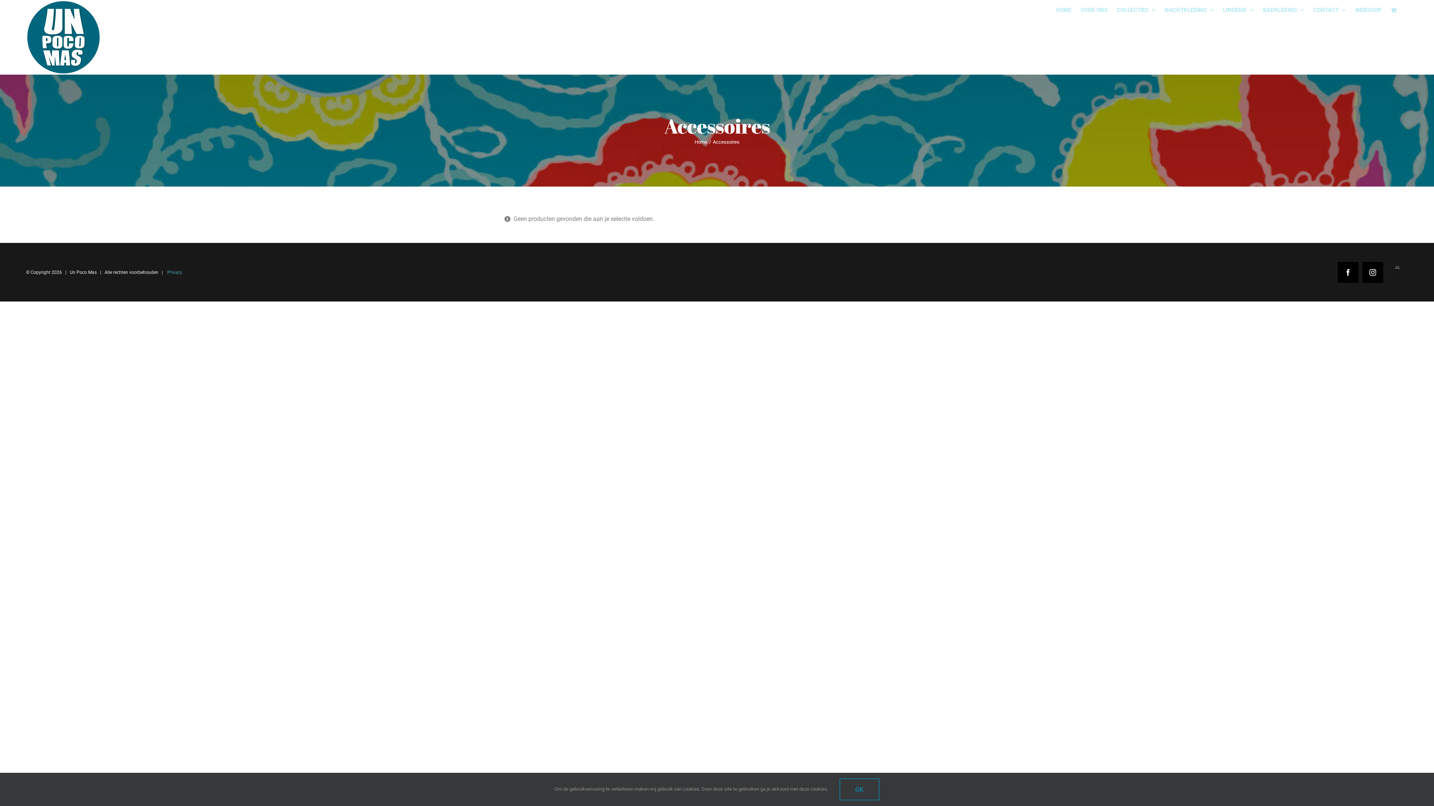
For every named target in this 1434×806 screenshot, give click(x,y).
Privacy (174, 272)
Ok (859, 789)
